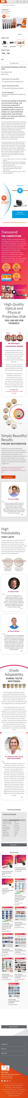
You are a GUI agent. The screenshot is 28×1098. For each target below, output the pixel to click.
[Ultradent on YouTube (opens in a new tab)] (5, 1081)
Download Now (8, 477)
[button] (13, 186)
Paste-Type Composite (9, 5)
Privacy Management (17, 1087)
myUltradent (18, 1093)
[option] (5, 43)
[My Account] (24, 1)
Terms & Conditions (21, 1089)
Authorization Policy (11, 1093)
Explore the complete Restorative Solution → (15, 222)
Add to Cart (15, 63)
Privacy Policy (8, 1087)
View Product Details (6, 72)
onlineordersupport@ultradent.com (10, 1074)
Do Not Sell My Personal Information (9, 1089)
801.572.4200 (4, 1072)
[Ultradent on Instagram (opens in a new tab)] (8, 1081)
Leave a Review (5, 13)
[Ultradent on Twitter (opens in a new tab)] (10, 1081)
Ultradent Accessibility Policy (14, 1095)
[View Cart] (20, 1)
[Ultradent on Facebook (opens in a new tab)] (2, 1081)
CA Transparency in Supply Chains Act (11, 1091)
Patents (22, 1091)
